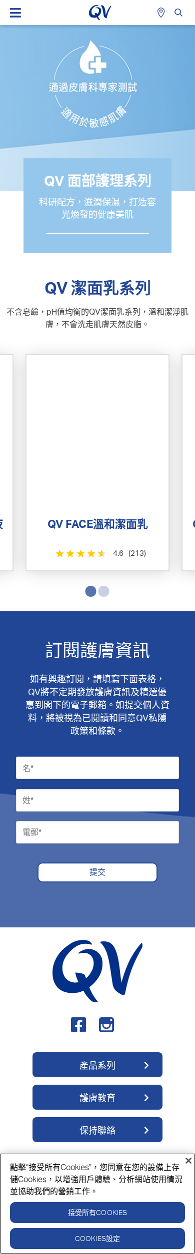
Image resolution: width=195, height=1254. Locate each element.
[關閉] (188, 1160)
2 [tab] (101, 590)
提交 (98, 872)
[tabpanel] (98, 462)
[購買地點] (162, 12)
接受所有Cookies (98, 1212)
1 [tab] (89, 590)
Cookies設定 (97, 1238)
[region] (97, 1203)
